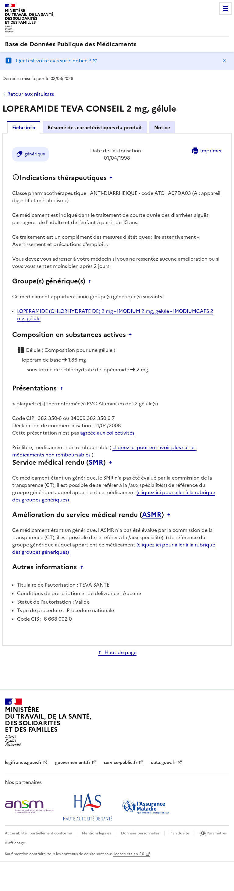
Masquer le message (224, 60)
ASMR (151, 515)
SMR (96, 462)
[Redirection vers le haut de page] (112, 178)
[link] (70, 44)
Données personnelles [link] (140, 833)
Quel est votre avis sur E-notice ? (53, 60)
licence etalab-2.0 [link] (128, 854)
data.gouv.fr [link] (163, 762)
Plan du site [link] (179, 833)
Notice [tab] (162, 127)
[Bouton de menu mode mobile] (225, 8)
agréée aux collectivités (107, 432)
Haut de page (120, 652)
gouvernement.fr (72, 762)
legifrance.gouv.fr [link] (23, 762)
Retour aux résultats (30, 94)
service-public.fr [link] (120, 762)
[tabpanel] (117, 388)
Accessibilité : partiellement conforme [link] (38, 833)
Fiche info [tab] (23, 127)
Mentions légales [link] (96, 833)
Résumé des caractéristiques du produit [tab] (95, 127)
